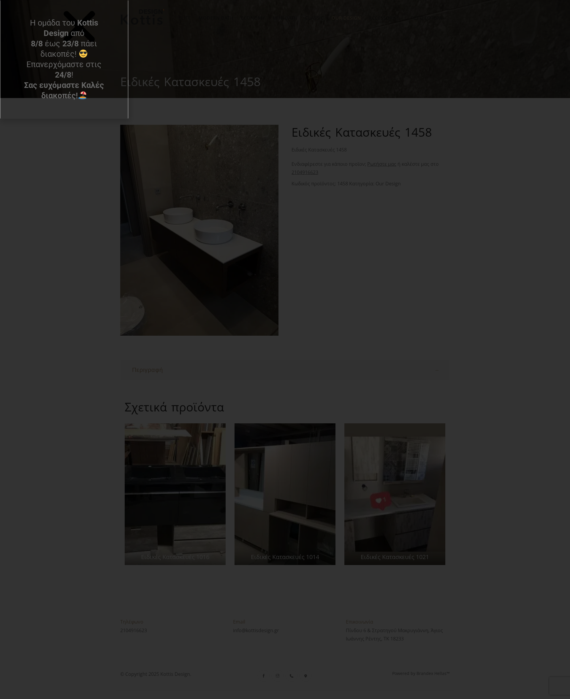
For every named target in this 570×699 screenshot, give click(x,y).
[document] (285, 349)
